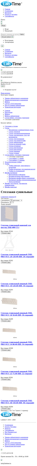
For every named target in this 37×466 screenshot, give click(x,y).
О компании (9, 11)
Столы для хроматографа (17, 140)
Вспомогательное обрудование (19, 176)
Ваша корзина (5, 93)
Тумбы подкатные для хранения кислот (22, 169)
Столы (7, 128)
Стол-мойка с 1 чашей (16, 158)
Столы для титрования (16, 139)
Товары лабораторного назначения (16, 98)
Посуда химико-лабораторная (15, 105)
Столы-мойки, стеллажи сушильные (17, 155)
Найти (22, 34)
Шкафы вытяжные (11, 173)
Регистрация (9, 40)
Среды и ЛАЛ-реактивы (13, 103)
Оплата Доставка (10, 427)
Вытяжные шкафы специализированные (22, 180)
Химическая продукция (13, 107)
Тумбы (7, 164)
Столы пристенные (15, 149)
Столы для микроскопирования (19, 133)
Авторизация (9, 42)
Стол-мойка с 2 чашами (17, 160)
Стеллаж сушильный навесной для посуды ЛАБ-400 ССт (16, 226)
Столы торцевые (14, 151)
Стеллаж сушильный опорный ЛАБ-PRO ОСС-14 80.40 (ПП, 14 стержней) (17, 343)
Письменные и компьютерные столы (21, 130)
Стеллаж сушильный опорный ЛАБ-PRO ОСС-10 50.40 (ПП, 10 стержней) (17, 314)
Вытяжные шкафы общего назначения (21, 178)
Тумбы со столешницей (17, 171)
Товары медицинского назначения (16, 100)
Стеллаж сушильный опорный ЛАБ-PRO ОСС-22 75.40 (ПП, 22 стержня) (16, 372)
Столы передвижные (16, 148)
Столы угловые (14, 153)
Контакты (8, 13)
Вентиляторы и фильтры (17, 174)
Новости (8, 428)
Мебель (7, 102)
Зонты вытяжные (14, 182)
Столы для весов (14, 131)
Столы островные (15, 146)
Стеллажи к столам (11, 126)
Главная (7, 9)
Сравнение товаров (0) (8, 197)
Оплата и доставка (11, 14)
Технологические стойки (13, 162)
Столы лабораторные (16, 142)
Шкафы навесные (11, 187)
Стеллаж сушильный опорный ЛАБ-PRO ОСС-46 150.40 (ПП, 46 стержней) (17, 402)
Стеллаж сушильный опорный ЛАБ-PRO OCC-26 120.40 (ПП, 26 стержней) (17, 255)
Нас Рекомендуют (11, 432)
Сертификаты (9, 16)
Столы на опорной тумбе (17, 144)
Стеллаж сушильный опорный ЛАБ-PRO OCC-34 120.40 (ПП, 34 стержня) (17, 285)
